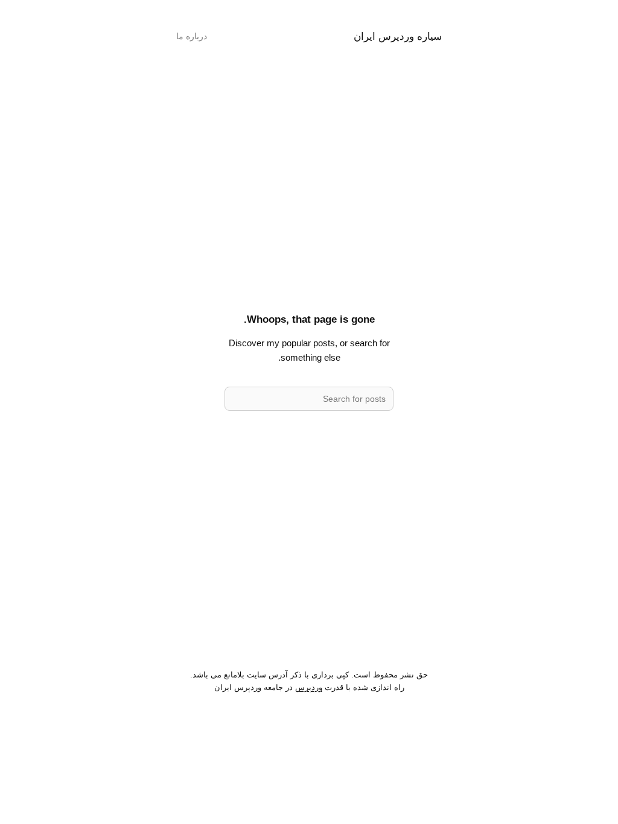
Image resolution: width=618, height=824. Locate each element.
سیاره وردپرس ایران (398, 36)
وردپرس (308, 687)
